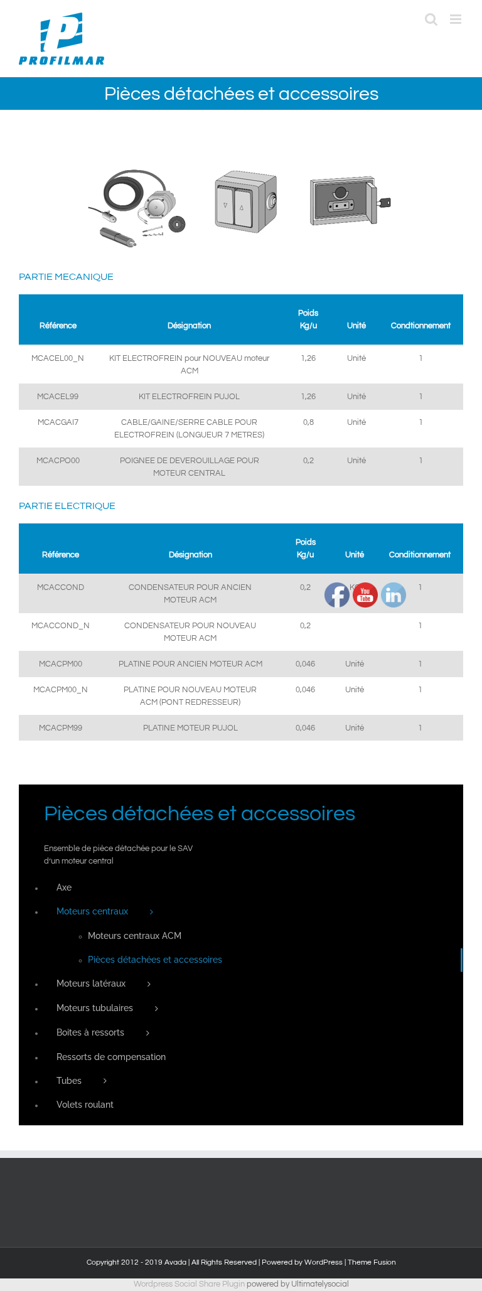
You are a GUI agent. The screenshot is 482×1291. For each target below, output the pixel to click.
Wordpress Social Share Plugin (190, 1284)
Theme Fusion (372, 1262)
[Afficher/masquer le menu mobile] (456, 19)
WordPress (323, 1262)
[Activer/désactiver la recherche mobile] (431, 19)
